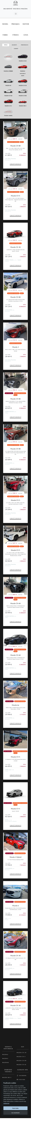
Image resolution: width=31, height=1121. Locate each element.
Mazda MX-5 (6, 1077)
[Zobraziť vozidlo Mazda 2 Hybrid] (15, 841)
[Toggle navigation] (16, 13)
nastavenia (6, 1103)
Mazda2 (5, 1054)
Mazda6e (5, 1062)
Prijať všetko (15, 1108)
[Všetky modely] (8, 56)
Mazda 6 (15, 906)
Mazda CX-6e (21, 1064)
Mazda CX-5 (15, 196)
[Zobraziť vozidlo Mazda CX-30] (15, 940)
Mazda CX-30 (15, 247)
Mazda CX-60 (15, 603)
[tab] (5, 23)
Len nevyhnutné (15, 1112)
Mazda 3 (15, 347)
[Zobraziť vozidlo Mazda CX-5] (15, 739)
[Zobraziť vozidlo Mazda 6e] (15, 689)
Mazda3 (5, 1058)
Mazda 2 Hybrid (15, 857)
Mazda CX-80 (15, 146)
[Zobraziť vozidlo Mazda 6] (15, 890)
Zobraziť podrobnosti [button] (15, 164)
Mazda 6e (15, 705)
